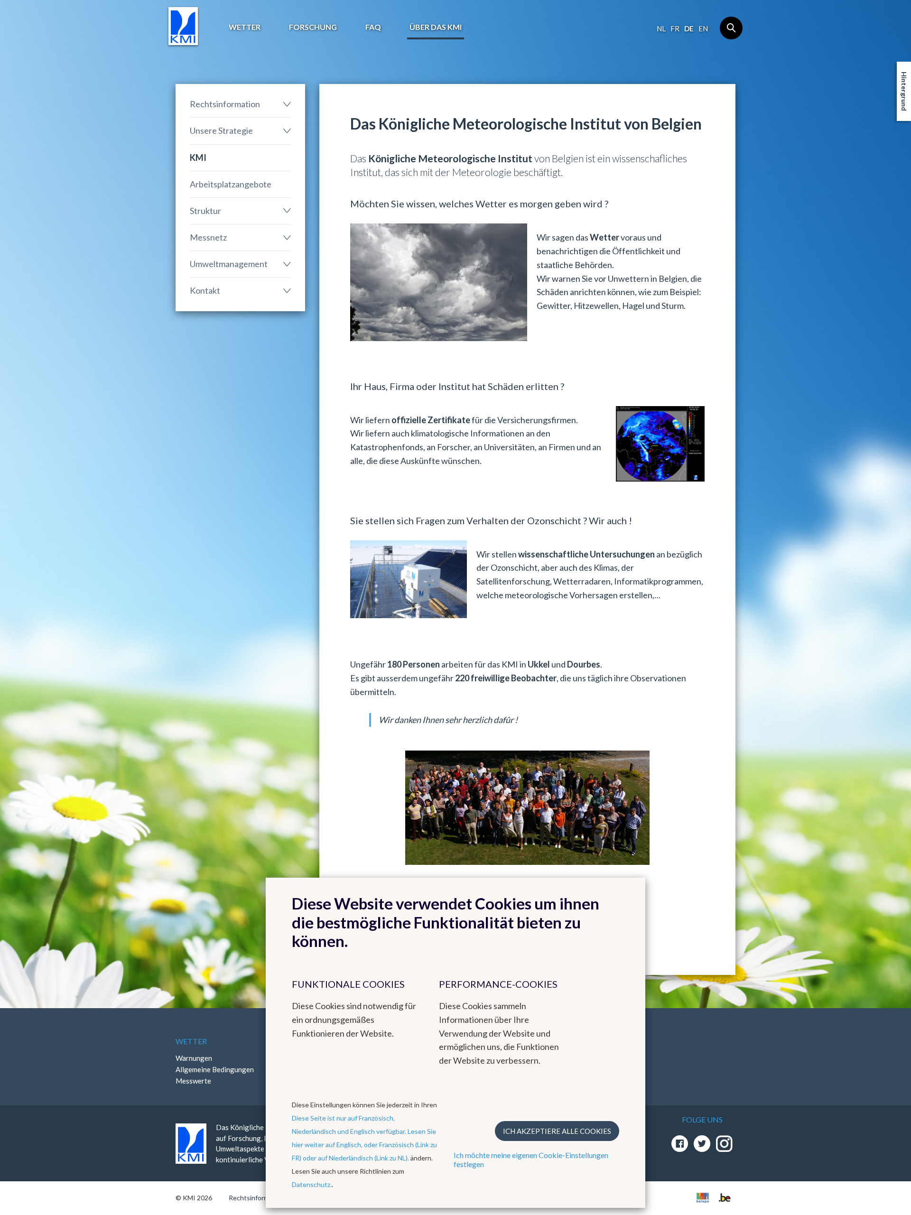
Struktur (205, 210)
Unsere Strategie (221, 130)
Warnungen (194, 1058)
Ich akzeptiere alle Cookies (557, 1131)
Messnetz (208, 237)
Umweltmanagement (229, 264)
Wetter (244, 26)
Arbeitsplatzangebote (230, 184)
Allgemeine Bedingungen (215, 1069)
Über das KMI (435, 26)
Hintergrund (904, 91)
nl (661, 28)
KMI (198, 157)
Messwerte (193, 1080)
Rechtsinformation (225, 104)
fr (674, 28)
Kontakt (205, 290)
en (703, 28)
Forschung (313, 26)
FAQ (373, 26)
